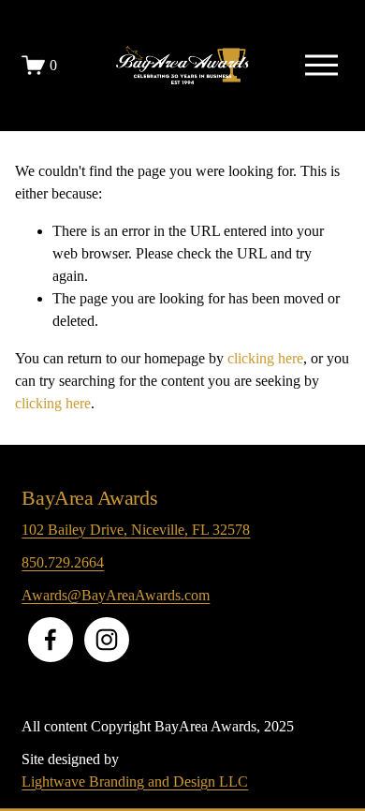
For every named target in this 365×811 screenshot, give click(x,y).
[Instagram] (106, 639)
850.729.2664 (63, 562)
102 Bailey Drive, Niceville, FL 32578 (136, 530)
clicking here (265, 358)
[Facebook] (50, 639)
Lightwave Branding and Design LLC (135, 781)
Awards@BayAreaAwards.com (116, 595)
